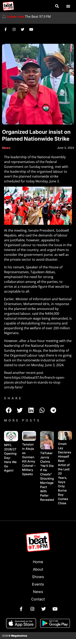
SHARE (13, 398)
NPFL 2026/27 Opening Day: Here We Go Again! (10, 457)
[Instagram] (14, 29)
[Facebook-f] (5, 29)
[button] (57, 6)
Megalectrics (19, 635)
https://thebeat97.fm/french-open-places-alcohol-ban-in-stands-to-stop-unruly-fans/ (34, 382)
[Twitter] (22, 29)
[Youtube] (31, 29)
